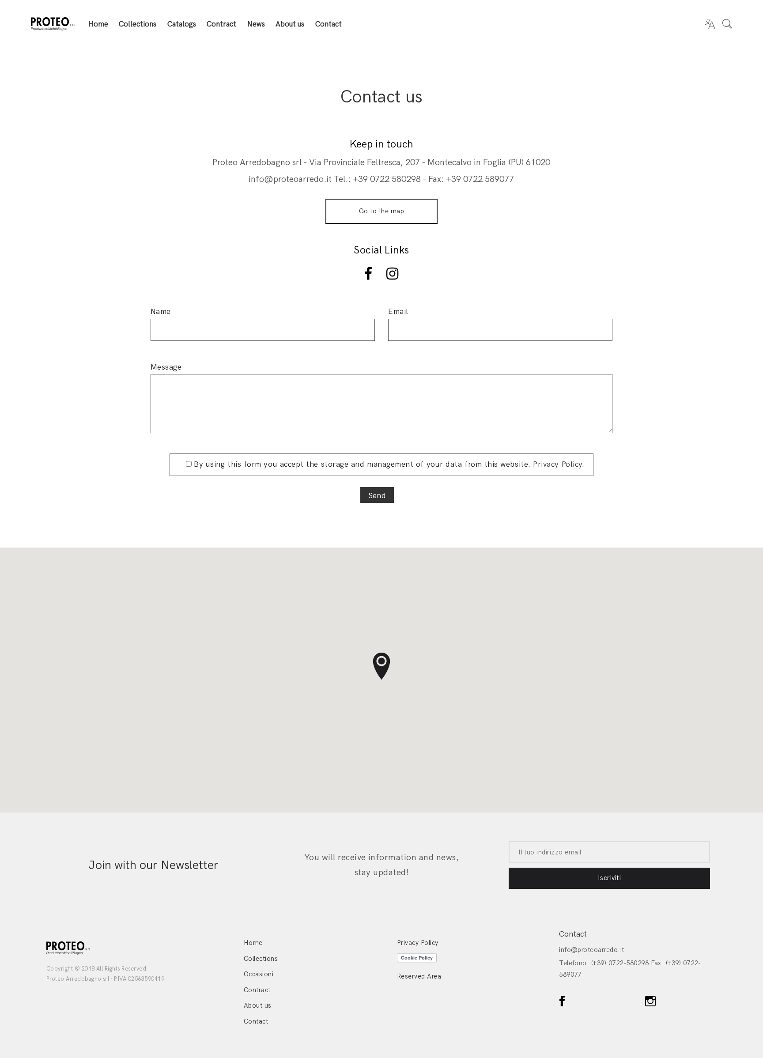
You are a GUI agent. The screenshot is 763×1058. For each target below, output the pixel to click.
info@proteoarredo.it (591, 950)
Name (161, 311)
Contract (221, 24)
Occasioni (258, 974)
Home (98, 24)
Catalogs (181, 24)
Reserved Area (419, 976)
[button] (381, 666)
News (256, 24)
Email (398, 311)
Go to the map (381, 211)
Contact (328, 24)
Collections (137, 24)
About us (290, 24)
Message (166, 367)
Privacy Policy (557, 464)
